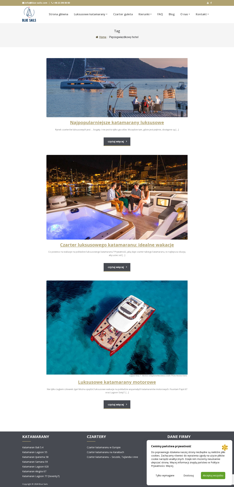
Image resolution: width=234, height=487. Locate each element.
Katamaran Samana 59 (35, 461)
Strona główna (58, 14)
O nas (184, 14)
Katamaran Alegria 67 (34, 471)
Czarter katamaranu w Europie (104, 447)
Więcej (169, 465)
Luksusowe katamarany (89, 14)
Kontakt (201, 14)
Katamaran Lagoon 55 (34, 452)
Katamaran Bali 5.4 (32, 447)
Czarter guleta (123, 14)
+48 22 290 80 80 (61, 2)
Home (102, 37)
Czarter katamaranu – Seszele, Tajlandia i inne (112, 457)
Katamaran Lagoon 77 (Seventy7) (41, 476)
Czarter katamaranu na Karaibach (105, 452)
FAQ (160, 14)
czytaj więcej (116, 141)
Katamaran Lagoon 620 (35, 466)
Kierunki (144, 14)
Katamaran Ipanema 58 (35, 457)
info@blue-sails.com (35, 2)
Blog (172, 14)
